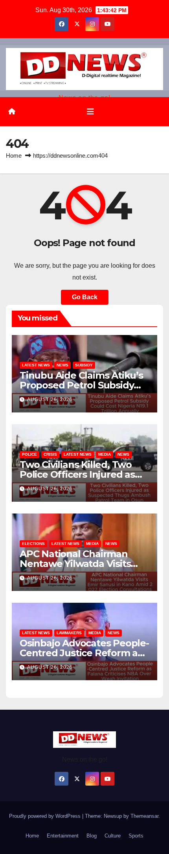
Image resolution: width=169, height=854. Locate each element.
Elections (33, 543)
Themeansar (144, 816)
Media (104, 454)
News (62, 365)
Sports (136, 836)
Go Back (84, 297)
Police (29, 454)
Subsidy (84, 365)
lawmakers (69, 633)
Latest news (36, 365)
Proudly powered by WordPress (45, 816)
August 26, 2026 (50, 399)
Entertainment (63, 836)
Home (14, 155)
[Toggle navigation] (90, 111)
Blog (91, 836)
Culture (113, 836)
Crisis (50, 454)
